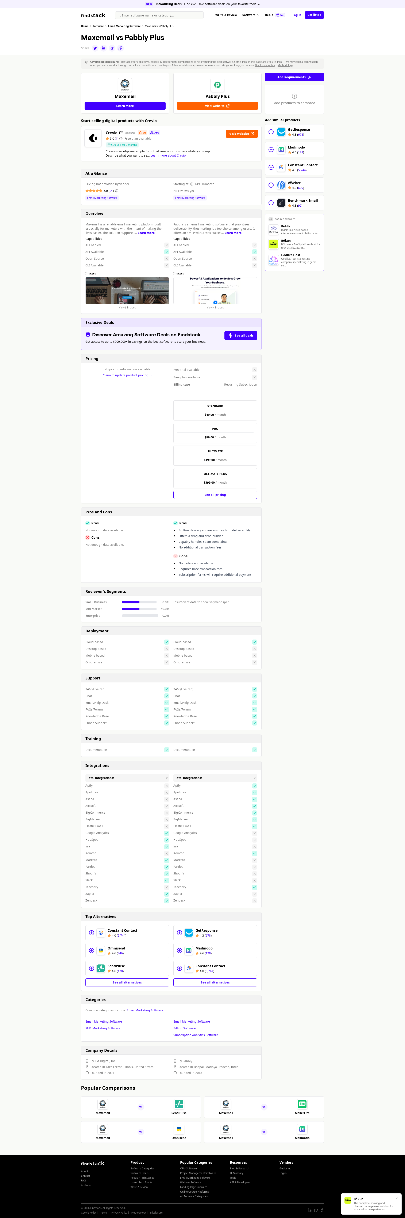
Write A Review (139, 1187)
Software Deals (139, 1173)
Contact (85, 1176)
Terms (104, 1212)
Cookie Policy (88, 1212)
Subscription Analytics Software (195, 1035)
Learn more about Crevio (168, 155)
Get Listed (285, 1168)
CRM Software (188, 1168)
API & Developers (240, 1182)
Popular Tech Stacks (142, 1178)
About (84, 1171)
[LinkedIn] (103, 48)
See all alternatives (127, 982)
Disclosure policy (265, 65)
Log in (297, 15)
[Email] (112, 48)
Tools (233, 1178)
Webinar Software (190, 1182)
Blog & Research (239, 1168)
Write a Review (226, 15)
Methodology (285, 65)
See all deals (244, 335)
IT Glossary (236, 1173)
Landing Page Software (193, 1187)
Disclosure (156, 1212)
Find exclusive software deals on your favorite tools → (222, 4)
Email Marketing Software (102, 198)
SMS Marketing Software (102, 1028)
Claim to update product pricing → (127, 375)
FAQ (83, 1180)
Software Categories (143, 1168)
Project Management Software (198, 1173)
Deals (274, 15)
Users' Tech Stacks (142, 1182)
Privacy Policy (119, 1212)
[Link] (120, 48)
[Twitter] (95, 48)
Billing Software (184, 1028)
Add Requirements (291, 77)
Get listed (314, 15)
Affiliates (86, 1185)
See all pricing (215, 495)
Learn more (146, 233)
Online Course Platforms (194, 1191)
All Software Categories (194, 1196)
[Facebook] (322, 1210)
